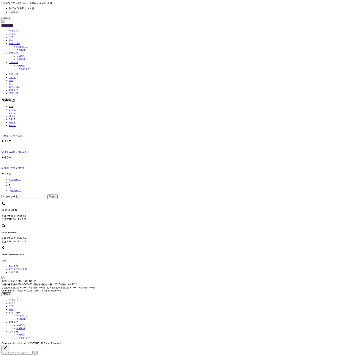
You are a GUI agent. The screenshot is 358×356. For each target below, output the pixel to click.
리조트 (12, 34)
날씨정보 (20, 56)
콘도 (11, 37)
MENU (6, 18)
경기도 (12, 113)
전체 (11, 106)
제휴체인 (13, 30)
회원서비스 (14, 43)
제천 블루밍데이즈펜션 (12, 135)
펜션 (11, 40)
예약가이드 (22, 46)
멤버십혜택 (22, 49)
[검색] (35, 353)
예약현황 (8, 25)
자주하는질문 (23, 69)
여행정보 (13, 53)
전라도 (12, 119)
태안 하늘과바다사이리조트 (15, 152)
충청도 (12, 122)
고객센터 (13, 62)
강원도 (12, 109)
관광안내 (20, 59)
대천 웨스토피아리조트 (12, 168)
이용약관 (13, 272)
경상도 (12, 116)
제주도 (12, 125)
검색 (15, 12)
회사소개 (13, 266)
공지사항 (20, 65)
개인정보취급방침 (18, 269)
